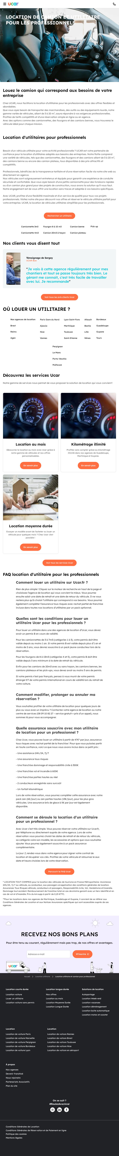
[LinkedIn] (59, 1109)
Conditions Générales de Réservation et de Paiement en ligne (36, 1130)
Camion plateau (78, 233)
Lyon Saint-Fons (72, 319)
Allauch (88, 319)
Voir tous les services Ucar (59, 563)
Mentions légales (14, 1137)
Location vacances (91, 1002)
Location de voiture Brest (59, 1038)
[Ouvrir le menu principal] (4, 4)
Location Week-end (91, 998)
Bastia (87, 326)
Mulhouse (57, 365)
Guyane (100, 331)
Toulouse (68, 332)
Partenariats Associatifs (18, 1082)
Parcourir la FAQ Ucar (59, 871)
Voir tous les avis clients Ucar (59, 297)
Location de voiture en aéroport (63, 1050)
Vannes (43, 338)
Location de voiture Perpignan (21, 1042)
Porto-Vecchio (59, 358)
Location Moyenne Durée (58, 1002)
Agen (13, 338)
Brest (13, 325)
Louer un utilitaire (14, 998)
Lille (86, 332)
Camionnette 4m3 (30, 233)
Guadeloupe (102, 325)
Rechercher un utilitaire (59, 215)
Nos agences (12, 1069)
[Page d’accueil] (13, 4)
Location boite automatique (95, 1010)
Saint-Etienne (70, 338)
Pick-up (94, 226)
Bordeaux (101, 319)
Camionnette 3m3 (29, 226)
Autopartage (88, 994)
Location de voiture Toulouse (61, 1042)
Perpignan (58, 346)
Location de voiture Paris (18, 1034)
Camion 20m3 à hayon (54, 233)
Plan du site (11, 1086)
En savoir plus (31, 465)
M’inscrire (81, 954)
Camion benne (77, 226)
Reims (13, 331)
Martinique (69, 326)
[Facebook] (66, 1109)
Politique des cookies (16, 1134)
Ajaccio (43, 326)
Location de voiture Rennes (60, 1034)
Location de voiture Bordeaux (20, 1046)
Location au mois (54, 998)
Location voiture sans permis (20, 1002)
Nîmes (87, 338)
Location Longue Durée (57, 1006)
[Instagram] (52, 1109)
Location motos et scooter (95, 1014)
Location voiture (14, 994)
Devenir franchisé (14, 1073)
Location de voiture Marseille (20, 1038)
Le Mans (57, 352)
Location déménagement (94, 1006)
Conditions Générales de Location (22, 1126)
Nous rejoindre (13, 1077)
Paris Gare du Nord (49, 319)
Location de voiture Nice (59, 1046)
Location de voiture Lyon (18, 1050)
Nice (42, 332)
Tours (99, 338)
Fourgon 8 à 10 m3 (52, 226)
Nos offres (51, 994)
